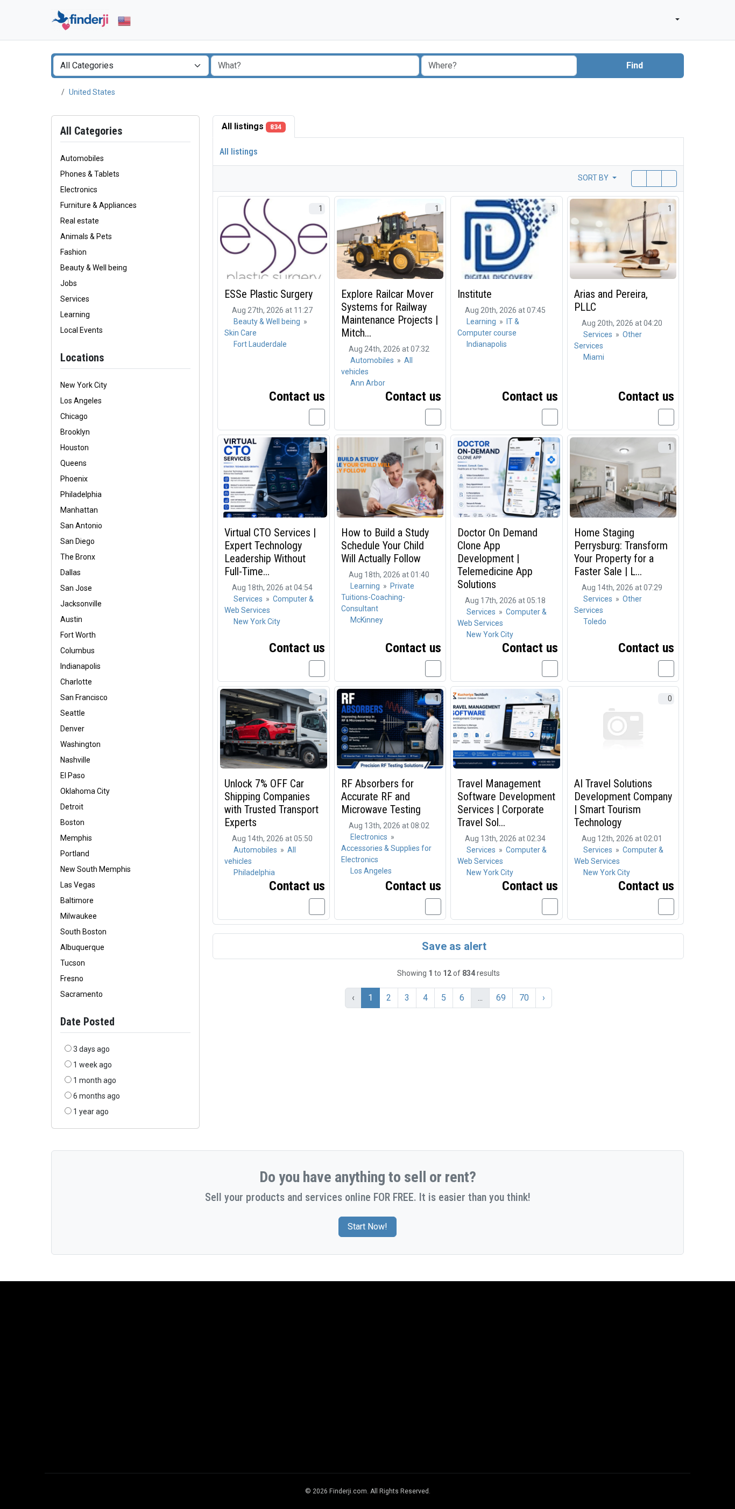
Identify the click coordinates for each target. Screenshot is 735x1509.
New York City (83, 385)
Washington (80, 744)
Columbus (77, 650)
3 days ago (91, 1049)
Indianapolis (80, 666)
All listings (251, 126)
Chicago (74, 416)
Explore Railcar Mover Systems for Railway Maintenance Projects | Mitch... (389, 313)
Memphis (76, 838)
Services (598, 334)
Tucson (72, 963)
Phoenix (74, 478)
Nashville (75, 760)
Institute (474, 294)
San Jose (76, 588)
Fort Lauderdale (260, 344)
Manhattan (79, 510)
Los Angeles (81, 400)
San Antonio (81, 525)
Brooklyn (75, 432)
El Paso (72, 775)
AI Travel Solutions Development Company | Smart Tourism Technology (623, 803)
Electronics (369, 837)
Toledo (594, 621)
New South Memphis (95, 869)
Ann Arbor (367, 383)
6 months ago (96, 1096)
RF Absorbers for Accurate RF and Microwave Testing (381, 796)
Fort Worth (78, 635)
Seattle (72, 713)
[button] (672, 20)
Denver (72, 728)
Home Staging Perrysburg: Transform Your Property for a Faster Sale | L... (621, 552)
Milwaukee (78, 916)
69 (501, 998)
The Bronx (77, 557)
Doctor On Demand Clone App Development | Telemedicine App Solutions (497, 558)
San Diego (77, 541)
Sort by (594, 177)
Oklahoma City (85, 791)
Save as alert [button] (452, 946)
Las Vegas (77, 885)
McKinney (366, 620)
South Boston (83, 931)
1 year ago (91, 1111)
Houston (74, 447)
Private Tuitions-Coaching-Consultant (377, 597)
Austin (71, 619)
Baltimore (77, 900)
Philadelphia (81, 494)
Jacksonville (81, 603)
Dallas (70, 572)
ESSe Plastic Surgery (268, 294)
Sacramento (81, 994)
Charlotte (76, 681)
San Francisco (84, 697)
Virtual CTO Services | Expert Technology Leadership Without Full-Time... (270, 552)
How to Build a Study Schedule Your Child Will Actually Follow (385, 545)
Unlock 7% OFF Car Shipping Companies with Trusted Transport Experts (271, 803)
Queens (73, 463)
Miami (593, 357)
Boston (72, 822)
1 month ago (94, 1080)
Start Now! (367, 1226)
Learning (482, 321)
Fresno (71, 978)
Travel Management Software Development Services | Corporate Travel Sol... (506, 803)
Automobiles (372, 360)
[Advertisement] (367, 1387)
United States (92, 92)
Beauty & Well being (268, 321)
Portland (74, 853)
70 (524, 998)
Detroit (71, 806)
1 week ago (92, 1064)
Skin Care (240, 333)
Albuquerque (82, 947)
